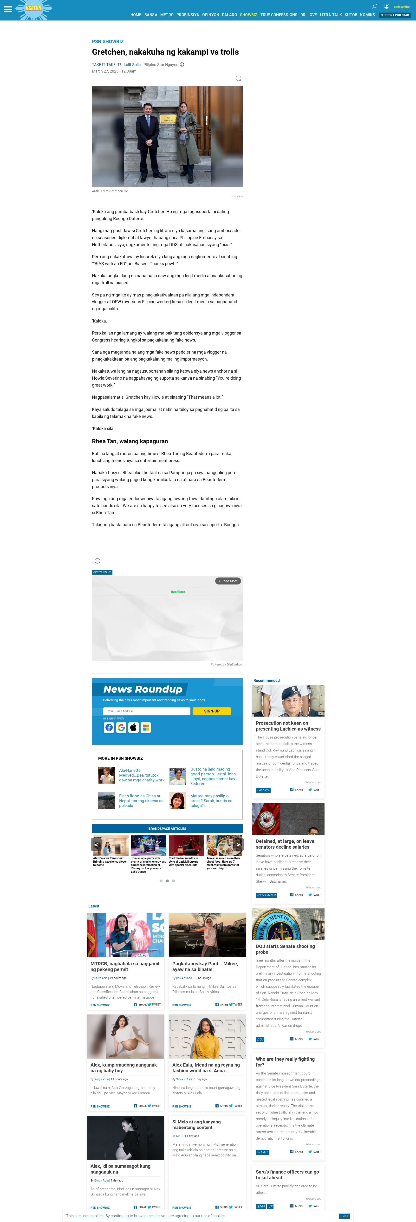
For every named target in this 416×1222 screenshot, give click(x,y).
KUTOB (351, 15)
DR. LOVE (308, 15)
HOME (136, 15)
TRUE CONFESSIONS (279, 15)
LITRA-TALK (331, 15)
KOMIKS (367, 15)
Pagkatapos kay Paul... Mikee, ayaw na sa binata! (205, 966)
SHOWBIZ (249, 15)
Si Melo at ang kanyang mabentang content (196, 1124)
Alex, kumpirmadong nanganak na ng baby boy (124, 1068)
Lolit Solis (132, 64)
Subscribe (402, 7)
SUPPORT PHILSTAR (395, 15)
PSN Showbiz (108, 41)
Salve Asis (100, 978)
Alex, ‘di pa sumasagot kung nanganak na (120, 1169)
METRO (167, 15)
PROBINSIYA (187, 15)
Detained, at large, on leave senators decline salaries (285, 844)
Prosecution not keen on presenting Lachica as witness (288, 726)
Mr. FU (180, 1136)
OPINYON (210, 15)
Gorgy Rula (101, 1079)
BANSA (150, 15)
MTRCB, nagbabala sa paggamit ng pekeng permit (125, 966)
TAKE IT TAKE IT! (106, 64)
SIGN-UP (212, 711)
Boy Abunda (184, 978)
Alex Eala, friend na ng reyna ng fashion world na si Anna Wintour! (206, 1068)
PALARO (229, 15)
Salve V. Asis (184, 1079)
